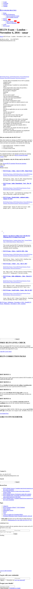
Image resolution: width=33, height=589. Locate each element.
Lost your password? (19, 580)
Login (4, 24)
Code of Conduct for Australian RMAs (13, 514)
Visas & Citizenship (12, 23)
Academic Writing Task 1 (18, 240)
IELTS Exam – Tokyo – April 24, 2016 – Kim (15, 251)
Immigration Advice (8, 510)
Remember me (10, 580)
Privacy (5, 511)
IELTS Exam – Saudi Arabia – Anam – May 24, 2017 (17, 290)
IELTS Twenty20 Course (12, 16)
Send (15, 533)
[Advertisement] (16, 59)
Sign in (2, 580)
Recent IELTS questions (10, 78)
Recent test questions (20, 78)
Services (6, 20)
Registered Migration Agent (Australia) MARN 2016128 (17, 516)
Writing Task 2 (20, 241)
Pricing (5, 18)
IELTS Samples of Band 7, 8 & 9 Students (14, 507)
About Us (5, 506)
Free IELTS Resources (9, 14)
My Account (6, 26)
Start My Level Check (6, 351)
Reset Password (4, 588)
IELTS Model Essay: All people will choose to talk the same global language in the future (17, 496)
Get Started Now (4, 413)
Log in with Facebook (6, 570)
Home (4, 13)
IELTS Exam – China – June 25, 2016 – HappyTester (17, 171)
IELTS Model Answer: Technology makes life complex (17, 494)
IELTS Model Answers (12, 17)
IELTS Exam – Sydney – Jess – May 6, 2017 (15, 263)
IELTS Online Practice (15, 76)
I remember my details (14, 588)
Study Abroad (11, 21)
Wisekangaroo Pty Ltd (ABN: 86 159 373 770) (20, 520)
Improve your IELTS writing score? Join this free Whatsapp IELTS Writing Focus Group (16, 236)
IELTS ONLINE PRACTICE (8, 10)
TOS (4, 513)
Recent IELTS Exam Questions (20, 188)
